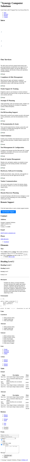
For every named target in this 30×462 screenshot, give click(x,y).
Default (6, 360)
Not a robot (5, 444)
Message (3, 452)
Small (5, 420)
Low (4, 440)
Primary (6, 415)
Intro (5, 12)
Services (6, 14)
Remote (6, 15)
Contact (6, 17)
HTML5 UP (24, 460)
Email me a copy (7, 443)
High (4, 441)
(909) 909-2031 (5, 239)
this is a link (12, 256)
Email (2, 436)
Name (2, 435)
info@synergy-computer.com (8, 233)
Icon (5, 423)
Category (3, 438)
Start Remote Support (8, 211)
